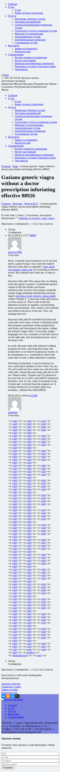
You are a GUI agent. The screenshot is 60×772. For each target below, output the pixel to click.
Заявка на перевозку (26, 48)
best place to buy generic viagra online (35, 296)
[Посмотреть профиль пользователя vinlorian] (17, 218)
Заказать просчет (10, 683)
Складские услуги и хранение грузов (36, 30)
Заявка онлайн (9, 689)
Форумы (17, 203)
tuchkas (31, 652)
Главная (12, 4)
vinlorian (23, 218)
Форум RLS (31, 203)
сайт (14, 421)
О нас (11, 7)
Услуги (12, 16)
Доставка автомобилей (28, 21)
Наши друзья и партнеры (29, 13)
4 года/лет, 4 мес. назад (41, 218)
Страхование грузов (26, 42)
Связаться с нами (11, 686)
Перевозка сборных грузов (30, 18)
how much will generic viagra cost (31, 268)
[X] (17, 696)
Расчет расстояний (25, 60)
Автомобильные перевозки (30, 39)
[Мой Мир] (13, 696)
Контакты (13, 45)
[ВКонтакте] (3, 696)
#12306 (33, 395)
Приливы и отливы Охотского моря (35, 66)
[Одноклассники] (8, 696)
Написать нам (22, 51)
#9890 (32, 235)
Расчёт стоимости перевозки (31, 57)
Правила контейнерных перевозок (34, 63)
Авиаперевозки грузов (27, 36)
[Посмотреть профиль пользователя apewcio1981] (14, 249)
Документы (21, 69)
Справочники (16, 54)
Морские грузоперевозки (29, 33)
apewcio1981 (15, 252)
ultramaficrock (20, 655)
